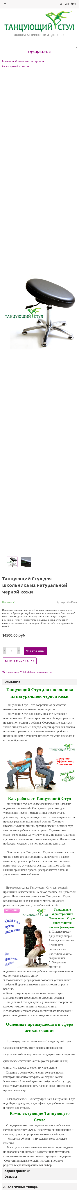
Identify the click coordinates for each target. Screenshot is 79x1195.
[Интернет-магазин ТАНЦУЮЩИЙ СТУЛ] (39, 21)
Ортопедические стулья (28, 61)
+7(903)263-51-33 (39, 52)
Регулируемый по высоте (15, 66)
